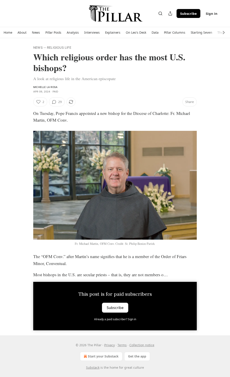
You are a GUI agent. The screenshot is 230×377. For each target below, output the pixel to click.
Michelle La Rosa (45, 87)
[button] (8, 32)
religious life (59, 47)
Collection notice (141, 345)
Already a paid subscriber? (115, 319)
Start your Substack (103, 356)
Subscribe (188, 13)
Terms (122, 345)
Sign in (211, 13)
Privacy (109, 345)
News (38, 47)
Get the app (137, 356)
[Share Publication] (170, 13)
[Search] (160, 13)
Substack (93, 367)
